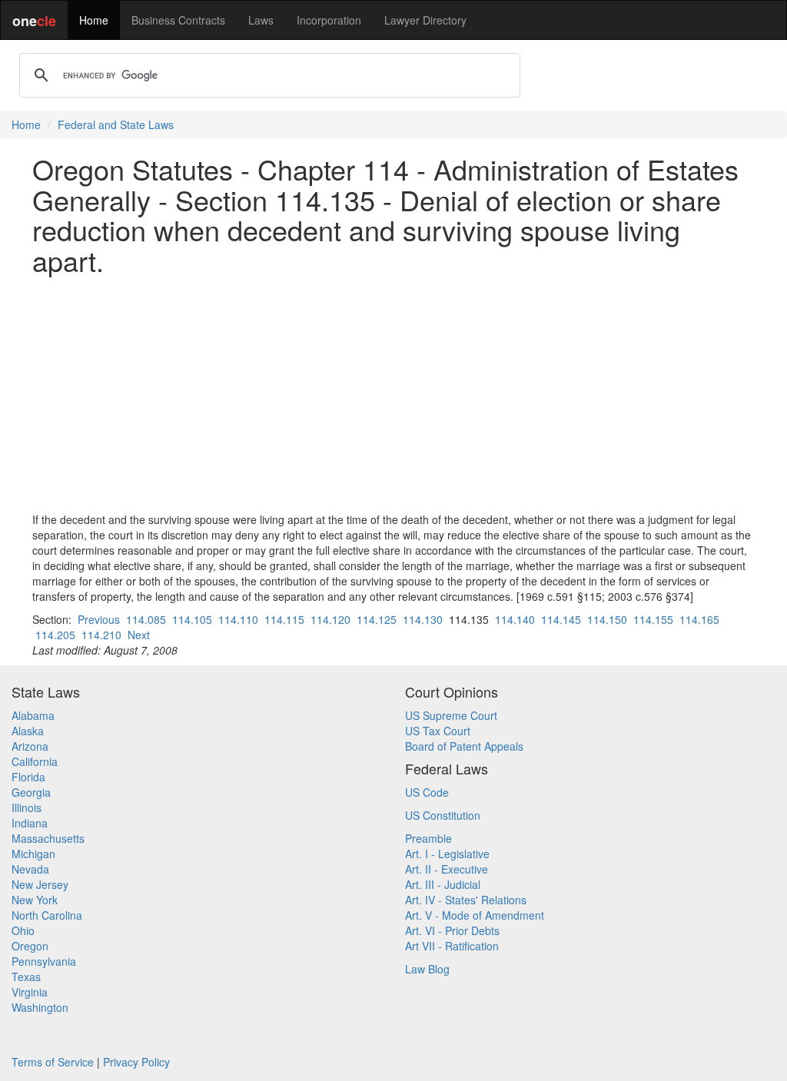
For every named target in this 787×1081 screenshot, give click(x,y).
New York (35, 899)
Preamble (428, 838)
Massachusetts (48, 838)
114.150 (607, 619)
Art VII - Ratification (452, 945)
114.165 (699, 619)
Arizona (30, 746)
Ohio (23, 930)
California (35, 761)
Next (139, 634)
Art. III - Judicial (442, 884)
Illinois (27, 807)
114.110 (238, 619)
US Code (427, 792)
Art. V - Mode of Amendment (474, 915)
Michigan (33, 853)
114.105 (192, 619)
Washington (40, 1007)
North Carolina (47, 915)
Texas (26, 976)
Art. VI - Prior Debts (452, 930)
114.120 (330, 619)
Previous (99, 619)
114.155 (653, 619)
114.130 (423, 619)
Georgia (31, 792)
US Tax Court (437, 730)
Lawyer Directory (425, 20)
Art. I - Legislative (447, 853)
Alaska (28, 730)
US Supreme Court (451, 715)
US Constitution (442, 815)
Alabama (33, 715)
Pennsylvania (44, 961)
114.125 (377, 619)
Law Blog (427, 969)
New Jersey (40, 884)
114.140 (515, 619)
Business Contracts (178, 20)
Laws (261, 20)
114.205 (55, 634)
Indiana (30, 823)
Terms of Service (53, 1061)
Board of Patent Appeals (464, 746)
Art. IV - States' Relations (465, 899)
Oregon (30, 945)
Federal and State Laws (116, 124)
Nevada (30, 869)
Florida (28, 776)
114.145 (561, 619)
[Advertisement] (393, 393)
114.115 (284, 619)
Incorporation (329, 20)
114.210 (101, 634)
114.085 (146, 619)
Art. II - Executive (446, 869)
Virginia (30, 992)
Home (93, 20)
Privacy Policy (136, 1061)
